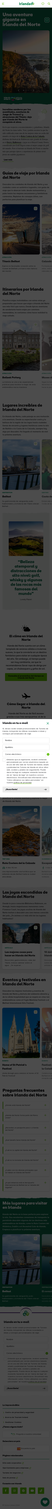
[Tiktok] (41, 1491)
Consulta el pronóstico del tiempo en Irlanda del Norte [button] (26, 677)
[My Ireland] (43, 4)
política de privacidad (23, 783)
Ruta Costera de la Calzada (32, 136)
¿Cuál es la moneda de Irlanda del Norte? (21, 1160)
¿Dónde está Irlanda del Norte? (17, 1105)
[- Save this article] (46, 19)
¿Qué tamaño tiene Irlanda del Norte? (20, 1140)
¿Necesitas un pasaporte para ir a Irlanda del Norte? (21, 1129)
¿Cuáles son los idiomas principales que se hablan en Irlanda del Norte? (21, 1171)
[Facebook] (6, 1491)
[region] (26, 241)
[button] (47, 723)
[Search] (49, 4)
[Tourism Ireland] (27, 4)
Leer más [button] (8, 160)
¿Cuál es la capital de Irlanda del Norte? (21, 1150)
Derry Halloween (14, 142)
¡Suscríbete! (12, 789)
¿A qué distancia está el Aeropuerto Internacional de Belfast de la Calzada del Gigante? (22, 1185)
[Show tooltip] (48, 754)
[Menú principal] (3, 4)
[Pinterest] (23, 1491)
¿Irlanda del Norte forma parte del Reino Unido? (21, 1117)
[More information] (44, 85)
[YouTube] (32, 1491)
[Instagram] (14, 1491)
